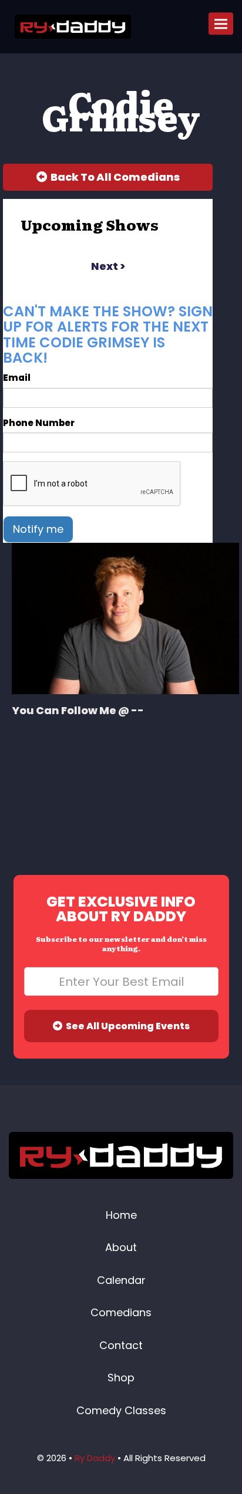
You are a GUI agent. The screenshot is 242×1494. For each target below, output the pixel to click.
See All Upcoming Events (126, 1026)
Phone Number (39, 423)
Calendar (121, 1280)
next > (108, 266)
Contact (121, 1345)
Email (17, 377)
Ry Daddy (95, 1458)
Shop (121, 1377)
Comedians (121, 1312)
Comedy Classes (121, 1410)
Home (121, 1215)
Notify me (38, 529)
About (121, 1247)
